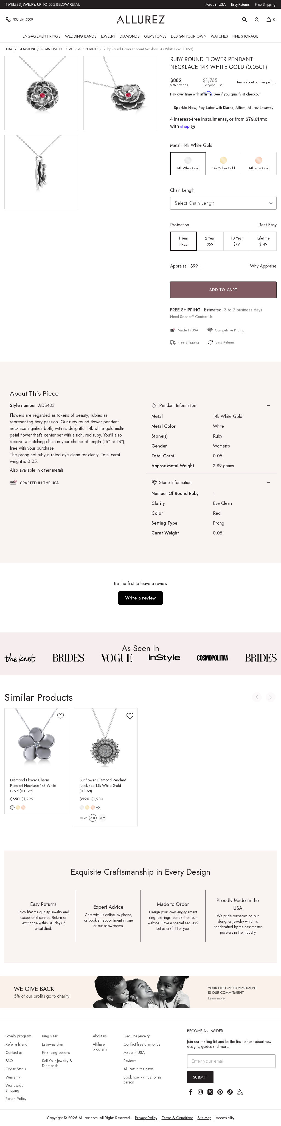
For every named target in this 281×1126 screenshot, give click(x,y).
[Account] (256, 19)
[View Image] (20, 658)
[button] (211, 405)
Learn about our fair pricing (257, 82)
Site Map (204, 1118)
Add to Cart (223, 289)
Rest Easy (267, 225)
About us (99, 1036)
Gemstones (155, 36)
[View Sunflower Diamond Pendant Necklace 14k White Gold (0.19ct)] (105, 740)
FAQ (9, 1060)
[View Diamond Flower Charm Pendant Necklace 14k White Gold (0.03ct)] (36, 740)
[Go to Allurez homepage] (141, 19)
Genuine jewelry (136, 1036)
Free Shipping (265, 4)
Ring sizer (50, 1036)
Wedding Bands (81, 36)
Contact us (13, 1052)
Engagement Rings (42, 36)
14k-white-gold (12, 807)
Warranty (12, 1077)
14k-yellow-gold (18, 807)
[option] (188, 163)
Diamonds (130, 36)
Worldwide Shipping (14, 1088)
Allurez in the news (138, 1069)
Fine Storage (245, 36)
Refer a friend (16, 1044)
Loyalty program (18, 1036)
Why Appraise (263, 266)
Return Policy (15, 1098)
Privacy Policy (146, 1118)
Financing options (56, 1052)
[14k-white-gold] (12, 807)
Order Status (15, 1069)
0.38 (102, 818)
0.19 (93, 818)
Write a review (140, 598)
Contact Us (203, 316)
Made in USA (216, 4)
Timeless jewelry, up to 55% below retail (42, 4)
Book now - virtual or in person (142, 1079)
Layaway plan (52, 1044)
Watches (219, 36)
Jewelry (108, 36)
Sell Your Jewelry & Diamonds (57, 1063)
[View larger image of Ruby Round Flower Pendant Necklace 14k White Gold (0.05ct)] (42, 93)
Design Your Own (188, 36)
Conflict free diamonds (141, 1044)
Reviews (129, 1060)
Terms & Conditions (177, 1118)
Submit (200, 1077)
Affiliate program (100, 1046)
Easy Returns (240, 4)
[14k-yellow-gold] (18, 807)
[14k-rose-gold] (23, 807)
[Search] (244, 19)
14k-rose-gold (23, 807)
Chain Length (182, 190)
